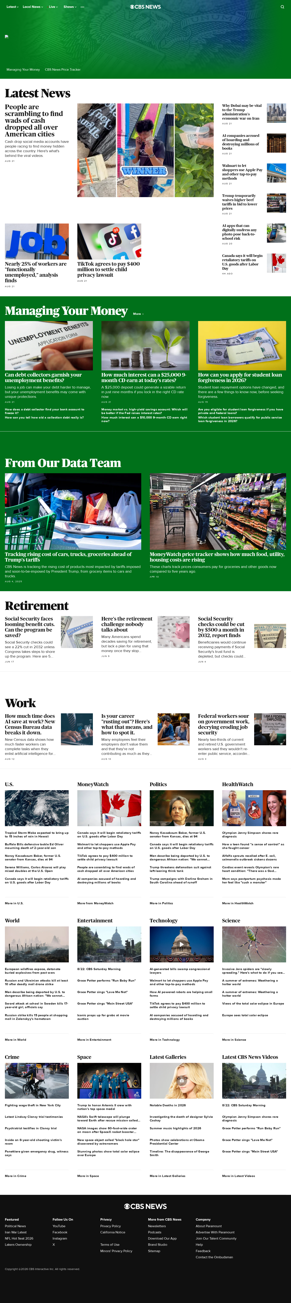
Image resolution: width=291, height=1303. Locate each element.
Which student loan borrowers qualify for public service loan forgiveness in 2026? (240, 419)
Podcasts (154, 1232)
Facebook (60, 1232)
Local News (32, 7)
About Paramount (209, 1226)
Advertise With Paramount (215, 1232)
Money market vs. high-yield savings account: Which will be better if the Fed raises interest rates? (144, 411)
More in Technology (165, 1040)
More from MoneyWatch (95, 903)
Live (52, 7)
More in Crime (15, 1176)
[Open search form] (282, 7)
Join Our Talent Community (216, 1238)
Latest (12, 7)
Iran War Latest (16, 1232)
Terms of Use (110, 1244)
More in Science (234, 1040)
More (137, 314)
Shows (69, 7)
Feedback (203, 1251)
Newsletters (157, 1226)
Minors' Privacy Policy (116, 1251)
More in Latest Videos (238, 1176)
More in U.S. (14, 903)
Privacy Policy (110, 1226)
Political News (15, 1226)
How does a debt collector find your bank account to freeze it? (44, 411)
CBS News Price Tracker (63, 70)
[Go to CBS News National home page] (145, 7)
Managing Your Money (23, 70)
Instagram (60, 1238)
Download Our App (162, 1238)
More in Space (88, 1176)
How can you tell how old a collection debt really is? (44, 417)
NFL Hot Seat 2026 (19, 1238)
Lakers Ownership (18, 1244)
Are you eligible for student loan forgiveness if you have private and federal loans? (240, 411)
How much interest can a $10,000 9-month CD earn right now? (144, 419)
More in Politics (161, 903)
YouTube (59, 1226)
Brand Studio (157, 1244)
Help (199, 1244)
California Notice (112, 1232)
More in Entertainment (94, 1040)
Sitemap (154, 1251)
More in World (15, 1040)
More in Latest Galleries (167, 1176)
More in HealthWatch (238, 903)
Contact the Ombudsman (214, 1257)
